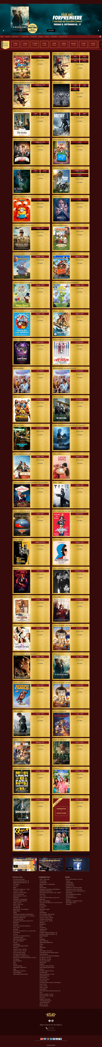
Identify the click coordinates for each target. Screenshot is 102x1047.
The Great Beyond (44, 1005)
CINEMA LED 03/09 (40, 542)
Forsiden (68, 881)
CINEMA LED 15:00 (40, 143)
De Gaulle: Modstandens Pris (20, 901)
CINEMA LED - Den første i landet (74, 887)
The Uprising (16, 959)
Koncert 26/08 (40, 342)
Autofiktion (15, 929)
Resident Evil (43, 924)
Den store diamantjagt (45, 961)
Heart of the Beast (17, 966)
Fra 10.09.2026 (79, 599)
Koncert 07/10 (40, 828)
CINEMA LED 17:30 (40, 85)
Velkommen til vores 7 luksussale (74, 889)
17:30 (79, 200)
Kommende (33, 36)
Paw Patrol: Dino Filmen (19, 879)
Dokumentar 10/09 (79, 571)
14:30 (75, 114)
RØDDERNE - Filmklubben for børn (74, 901)
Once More (16, 924)
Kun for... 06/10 (79, 799)
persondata (54, 1037)
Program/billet (25, 36)
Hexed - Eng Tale (44, 987)
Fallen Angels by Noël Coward (20, 974)
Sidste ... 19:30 (40, 228)
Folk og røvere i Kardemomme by (21, 936)
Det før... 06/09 (40, 513)
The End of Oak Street (18, 894)
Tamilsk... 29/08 (79, 456)
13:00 (40, 57)
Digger (14, 969)
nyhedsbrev (43, 1037)
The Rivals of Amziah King (19, 954)
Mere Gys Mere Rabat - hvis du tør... (74, 879)
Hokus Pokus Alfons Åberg (19, 939)
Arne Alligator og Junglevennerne (21, 956)
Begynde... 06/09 (40, 285)
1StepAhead (64, 1040)
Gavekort (41, 36)
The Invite (15, 886)
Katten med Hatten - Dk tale (46, 994)
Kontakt (47, 36)
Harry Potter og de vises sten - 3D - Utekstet (24, 916)
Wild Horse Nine (43, 977)
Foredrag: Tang (43, 981)
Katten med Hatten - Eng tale (46, 996)
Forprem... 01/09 (80, 542)
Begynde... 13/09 (40, 313)
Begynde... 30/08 (40, 256)
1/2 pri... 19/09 (79, 714)
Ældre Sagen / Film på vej (19, 971)
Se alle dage (40, 60)
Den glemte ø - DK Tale (45, 957)
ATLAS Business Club (71, 897)
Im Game (15, 934)
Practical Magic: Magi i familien (20, 946)
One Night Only (16, 907)
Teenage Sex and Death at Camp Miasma (23, 914)
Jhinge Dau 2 (43, 931)
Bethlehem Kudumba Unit (19, 917)
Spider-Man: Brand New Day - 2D (21, 881)
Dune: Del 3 (42, 997)
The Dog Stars (16, 906)
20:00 (84, 61)
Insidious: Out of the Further (19, 892)
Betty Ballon (42, 947)
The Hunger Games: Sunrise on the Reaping (50, 982)
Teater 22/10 (79, 828)
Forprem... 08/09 (40, 628)
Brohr (14, 962)
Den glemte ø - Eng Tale (45, 959)
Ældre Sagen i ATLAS (71, 902)
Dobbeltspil (16, 897)
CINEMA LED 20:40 (79, 171)
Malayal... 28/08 (40, 456)
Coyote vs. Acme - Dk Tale (19, 951)
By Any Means (16, 932)
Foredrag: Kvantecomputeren (47, 966)
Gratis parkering (70, 896)
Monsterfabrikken (17, 961)
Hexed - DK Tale (43, 986)
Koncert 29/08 (40, 485)
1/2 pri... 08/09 (79, 656)
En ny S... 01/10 (40, 799)
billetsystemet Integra (54, 1040)
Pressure (15, 942)
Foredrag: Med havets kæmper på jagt (49, 952)
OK (15, 866)
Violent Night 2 (43, 989)
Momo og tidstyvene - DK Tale (47, 974)
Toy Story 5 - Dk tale (18, 891)
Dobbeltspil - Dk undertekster (20, 899)
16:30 (84, 57)
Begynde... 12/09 (80, 285)
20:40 (84, 114)
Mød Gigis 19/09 (40, 742)
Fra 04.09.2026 (40, 571)
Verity (41, 949)
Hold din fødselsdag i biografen (73, 894)
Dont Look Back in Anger (19, 952)
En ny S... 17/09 (40, 714)
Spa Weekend (16, 944)
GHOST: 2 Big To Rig (18, 904)
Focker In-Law (43, 984)
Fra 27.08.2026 (79, 342)
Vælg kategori (15, 36)
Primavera (15, 947)
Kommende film (70, 884)
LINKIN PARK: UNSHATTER (19, 967)
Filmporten (68, 904)
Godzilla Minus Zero (44, 976)
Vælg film (7, 36)
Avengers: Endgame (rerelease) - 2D (48, 932)
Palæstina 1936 (43, 929)
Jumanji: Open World (44, 1002)
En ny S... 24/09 (79, 742)
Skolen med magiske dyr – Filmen (21, 889)
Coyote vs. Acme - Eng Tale (20, 949)
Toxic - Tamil (16, 927)
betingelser (49, 1037)
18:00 (44, 114)
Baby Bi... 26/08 (79, 313)
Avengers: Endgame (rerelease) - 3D (48, 934)
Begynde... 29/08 (80, 228)
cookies (60, 1037)
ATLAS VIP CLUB (63, 36)
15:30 (35, 171)
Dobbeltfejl (42, 939)
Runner (41, 926)
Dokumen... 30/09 (40, 771)
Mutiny (14, 887)
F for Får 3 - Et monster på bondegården (49, 956)
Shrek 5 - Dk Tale (44, 1004)
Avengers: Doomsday (45, 999)
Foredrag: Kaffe (43, 972)
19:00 (75, 61)
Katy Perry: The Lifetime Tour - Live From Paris (24, 931)
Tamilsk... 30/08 (79, 485)
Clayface (42, 969)
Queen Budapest (17, 972)
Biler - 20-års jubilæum (18, 941)
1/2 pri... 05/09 (40, 685)
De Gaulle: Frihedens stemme (47, 971)
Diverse (68, 899)
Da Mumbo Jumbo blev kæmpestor (22, 926)
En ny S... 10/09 (40, 599)
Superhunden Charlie (18, 937)
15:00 (79, 143)
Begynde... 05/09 (80, 256)
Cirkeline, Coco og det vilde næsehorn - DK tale (24, 957)
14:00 (35, 114)
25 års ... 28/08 (79, 428)
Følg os (70, 868)
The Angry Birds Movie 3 (45, 1000)
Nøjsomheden (16, 911)
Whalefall (42, 964)
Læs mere (51, 30)
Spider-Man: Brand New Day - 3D (21, 882)
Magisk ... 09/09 (40, 656)
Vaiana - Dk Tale (17, 902)
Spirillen (15, 912)
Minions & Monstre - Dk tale (19, 896)
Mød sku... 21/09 (80, 771)
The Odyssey (16, 884)
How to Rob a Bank (44, 979)
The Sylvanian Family (18, 919)
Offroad (15, 964)
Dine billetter (54, 36)
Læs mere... (44, 868)
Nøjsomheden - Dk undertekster (21, 909)
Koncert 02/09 (79, 513)
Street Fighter (43, 962)
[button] (3, 30)
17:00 (84, 85)
